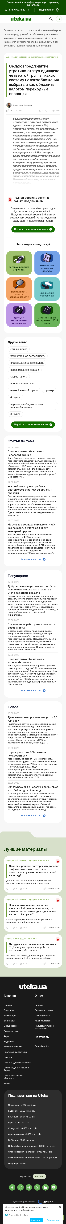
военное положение (22, 383)
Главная (8, 1005)
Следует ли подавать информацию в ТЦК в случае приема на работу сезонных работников (32, 947)
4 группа (15, 397)
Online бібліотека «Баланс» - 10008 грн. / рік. (31, 1146)
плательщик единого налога (27, 362)
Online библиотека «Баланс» (13, 1076)
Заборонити (53, 1220)
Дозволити (36, 1220)
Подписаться (46, 10)
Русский (39, 1176)
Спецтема (9, 1010)
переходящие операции (24, 369)
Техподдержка (42, 1015)
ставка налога (18, 376)
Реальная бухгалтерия (16, 1052)
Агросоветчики (11, 1031)
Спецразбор (10, 1025)
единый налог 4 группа (24, 390)
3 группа (15, 414)
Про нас (39, 1005)
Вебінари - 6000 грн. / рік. (21, 1140)
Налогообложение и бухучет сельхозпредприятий (35, 57)
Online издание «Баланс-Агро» (17, 1069)
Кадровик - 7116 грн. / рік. (21, 1111)
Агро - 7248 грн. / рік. (19, 1122)
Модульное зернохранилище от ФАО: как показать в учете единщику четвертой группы (31, 528)
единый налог (18, 349)
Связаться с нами (44, 1010)
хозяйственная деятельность (27, 356)
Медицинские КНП (13, 1046)
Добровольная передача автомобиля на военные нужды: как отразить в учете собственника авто (32, 589)
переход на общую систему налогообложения (26, 406)
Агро (8, 57)
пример (49, 390)
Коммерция (10, 1015)
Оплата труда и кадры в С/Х (24, 938)
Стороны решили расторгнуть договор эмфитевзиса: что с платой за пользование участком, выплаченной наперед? (34, 871)
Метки (7, 1083)
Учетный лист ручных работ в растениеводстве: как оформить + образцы (30, 489)
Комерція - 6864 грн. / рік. (21, 1116)
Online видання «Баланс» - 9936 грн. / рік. (30, 1151)
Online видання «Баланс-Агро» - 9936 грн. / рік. (33, 1157)
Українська (25, 1176)
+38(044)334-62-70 (19, 10)
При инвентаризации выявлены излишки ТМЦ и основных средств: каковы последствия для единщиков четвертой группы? (32, 910)
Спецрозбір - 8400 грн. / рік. (22, 1128)
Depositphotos (42, 1046)
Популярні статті (16, 1163)
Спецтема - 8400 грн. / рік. (22, 1105)
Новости (8, 1057)
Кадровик (9, 1041)
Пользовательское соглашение (44, 1027)
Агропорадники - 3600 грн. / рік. (24, 1134)
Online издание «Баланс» (17, 1062)
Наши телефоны (43, 1020)
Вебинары (9, 1020)
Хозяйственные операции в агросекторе (30, 860)
